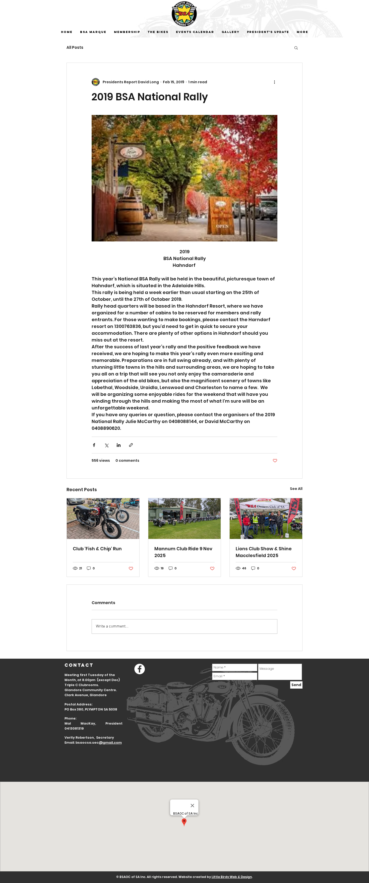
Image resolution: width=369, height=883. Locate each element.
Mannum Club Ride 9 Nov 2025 (183, 552)
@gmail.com (110, 742)
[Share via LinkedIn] (118, 445)
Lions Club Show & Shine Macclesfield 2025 (264, 552)
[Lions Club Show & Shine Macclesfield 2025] (266, 518)
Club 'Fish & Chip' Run (97, 548)
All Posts (75, 47)
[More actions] (274, 82)
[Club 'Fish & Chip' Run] (103, 518)
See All (296, 488)
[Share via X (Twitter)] (106, 445)
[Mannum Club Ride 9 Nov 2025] (184, 518)
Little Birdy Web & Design (232, 877)
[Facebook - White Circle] (139, 669)
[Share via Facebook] (94, 445)
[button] (296, 48)
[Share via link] (131, 445)
